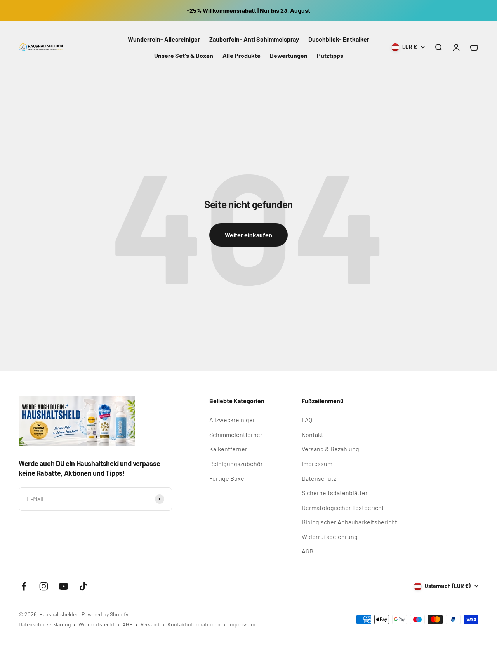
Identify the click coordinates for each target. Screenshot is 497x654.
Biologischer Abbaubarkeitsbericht (349, 521)
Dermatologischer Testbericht (343, 507)
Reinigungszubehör (236, 463)
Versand (150, 624)
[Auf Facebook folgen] (24, 586)
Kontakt (312, 434)
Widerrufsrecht (96, 624)
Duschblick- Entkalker (338, 39)
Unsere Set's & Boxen (183, 55)
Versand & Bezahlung (330, 448)
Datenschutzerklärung (45, 624)
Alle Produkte (241, 55)
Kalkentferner (228, 448)
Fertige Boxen (228, 478)
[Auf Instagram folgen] (43, 586)
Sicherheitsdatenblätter (335, 492)
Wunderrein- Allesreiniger (164, 39)
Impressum (317, 463)
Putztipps (330, 55)
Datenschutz (319, 478)
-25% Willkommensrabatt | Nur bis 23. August (248, 10)
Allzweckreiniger (232, 419)
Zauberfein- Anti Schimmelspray (254, 39)
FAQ (307, 419)
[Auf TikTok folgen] (83, 586)
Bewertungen (289, 55)
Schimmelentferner (235, 434)
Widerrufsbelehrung (330, 536)
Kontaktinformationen (194, 624)
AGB (307, 551)
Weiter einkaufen (248, 234)
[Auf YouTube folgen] (63, 586)
